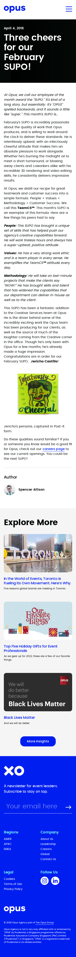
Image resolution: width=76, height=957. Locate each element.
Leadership (48, 844)
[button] (68, 9)
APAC (8, 844)
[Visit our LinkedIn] (55, 881)
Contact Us (48, 859)
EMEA (7, 849)
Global (45, 854)
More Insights (38, 741)
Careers (46, 849)
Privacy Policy (13, 889)
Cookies (9, 879)
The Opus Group (45, 922)
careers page (54, 449)
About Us (47, 839)
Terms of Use (13, 884)
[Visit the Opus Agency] (38, 910)
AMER (8, 839)
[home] (12, 10)
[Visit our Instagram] (45, 881)
